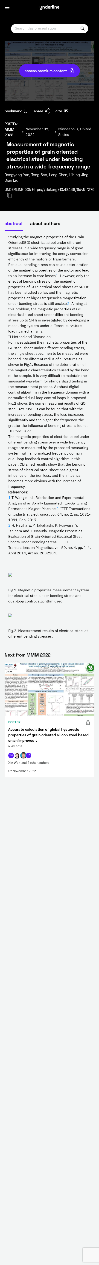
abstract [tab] (14, 223)
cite (58, 111)
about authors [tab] (45, 223)
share (38, 111)
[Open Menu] (7, 7)
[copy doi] (11, 195)
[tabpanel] (49, 437)
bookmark (13, 111)
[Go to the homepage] (49, 7)
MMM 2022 (38, 654)
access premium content (46, 70)
